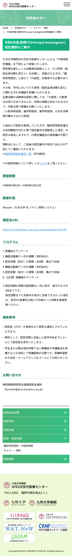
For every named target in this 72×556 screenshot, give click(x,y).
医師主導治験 (11, 412)
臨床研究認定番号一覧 (18, 154)
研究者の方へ (21, 27)
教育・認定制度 (12, 438)
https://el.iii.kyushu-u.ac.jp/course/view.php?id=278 (34, 229)
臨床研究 (8, 421)
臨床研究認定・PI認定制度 (18, 445)
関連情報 (8, 459)
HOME (5, 27)
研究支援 (8, 430)
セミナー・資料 (41, 27)
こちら (43, 163)
